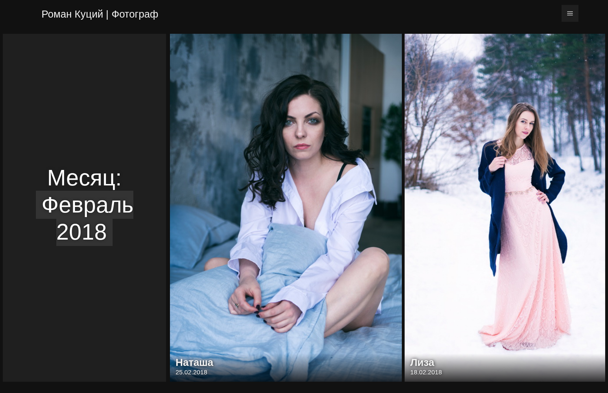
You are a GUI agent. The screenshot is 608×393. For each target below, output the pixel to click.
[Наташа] (286, 208)
